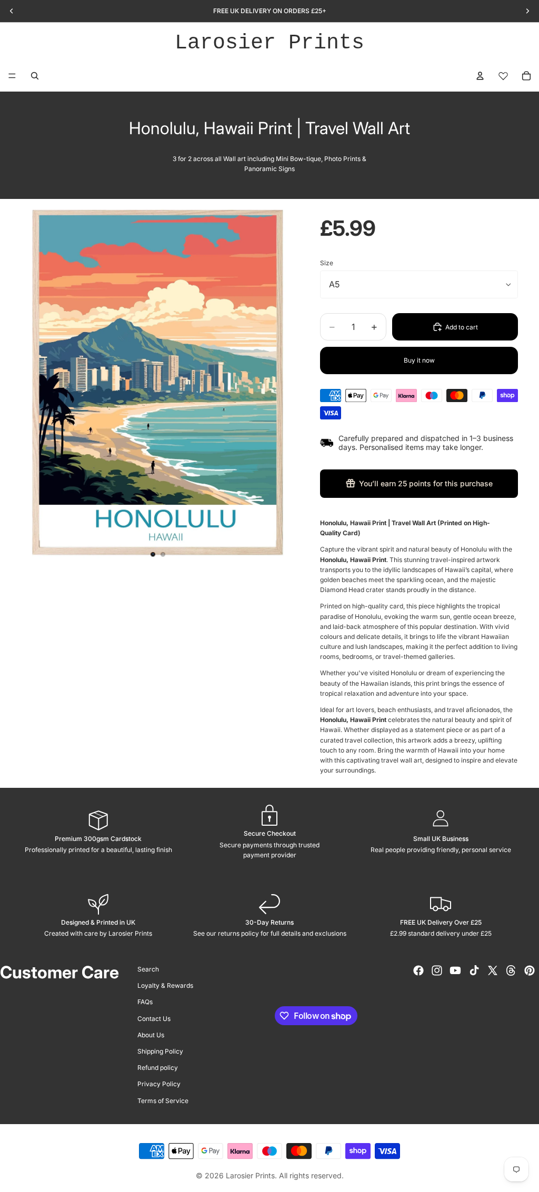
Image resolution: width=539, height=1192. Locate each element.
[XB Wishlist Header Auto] (503, 75)
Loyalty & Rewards (165, 985)
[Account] (480, 75)
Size (326, 263)
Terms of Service (162, 1100)
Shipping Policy (160, 1051)
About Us (150, 1034)
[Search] (34, 75)
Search (148, 969)
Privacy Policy (159, 1084)
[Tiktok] (474, 970)
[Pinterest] (529, 970)
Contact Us (154, 1018)
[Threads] (511, 970)
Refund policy (157, 1067)
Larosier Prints (269, 43)
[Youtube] (455, 970)
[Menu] (12, 76)
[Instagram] (437, 970)
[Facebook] (418, 970)
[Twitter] (492, 970)
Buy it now (419, 360)
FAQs (145, 1002)
